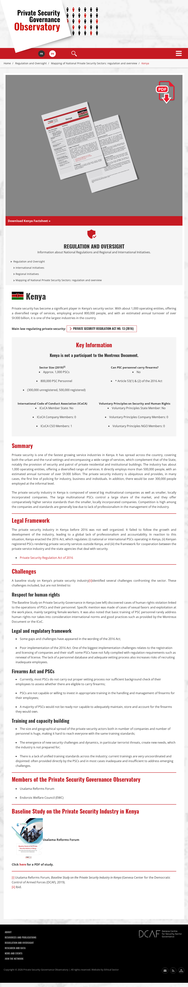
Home (7, 63)
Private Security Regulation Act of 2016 (46, 558)
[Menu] (178, 53)
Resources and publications (20, 937)
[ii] (90, 581)
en (52, 53)
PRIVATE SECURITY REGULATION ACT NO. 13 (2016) (103, 329)
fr (41, 53)
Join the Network (14, 958)
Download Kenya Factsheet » (29, 221)
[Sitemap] (181, 970)
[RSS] (173, 970)
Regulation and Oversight (31, 63)
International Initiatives (30, 267)
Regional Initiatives (27, 274)
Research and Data (15, 948)
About (8, 932)
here (22, 864)
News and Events (13, 953)
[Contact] (165, 970)
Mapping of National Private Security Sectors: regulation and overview (94, 63)
